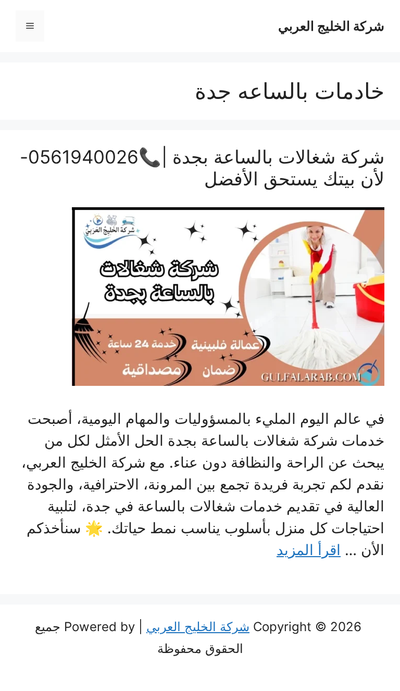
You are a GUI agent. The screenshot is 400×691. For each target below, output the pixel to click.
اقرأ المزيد (309, 550)
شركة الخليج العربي (331, 26)
